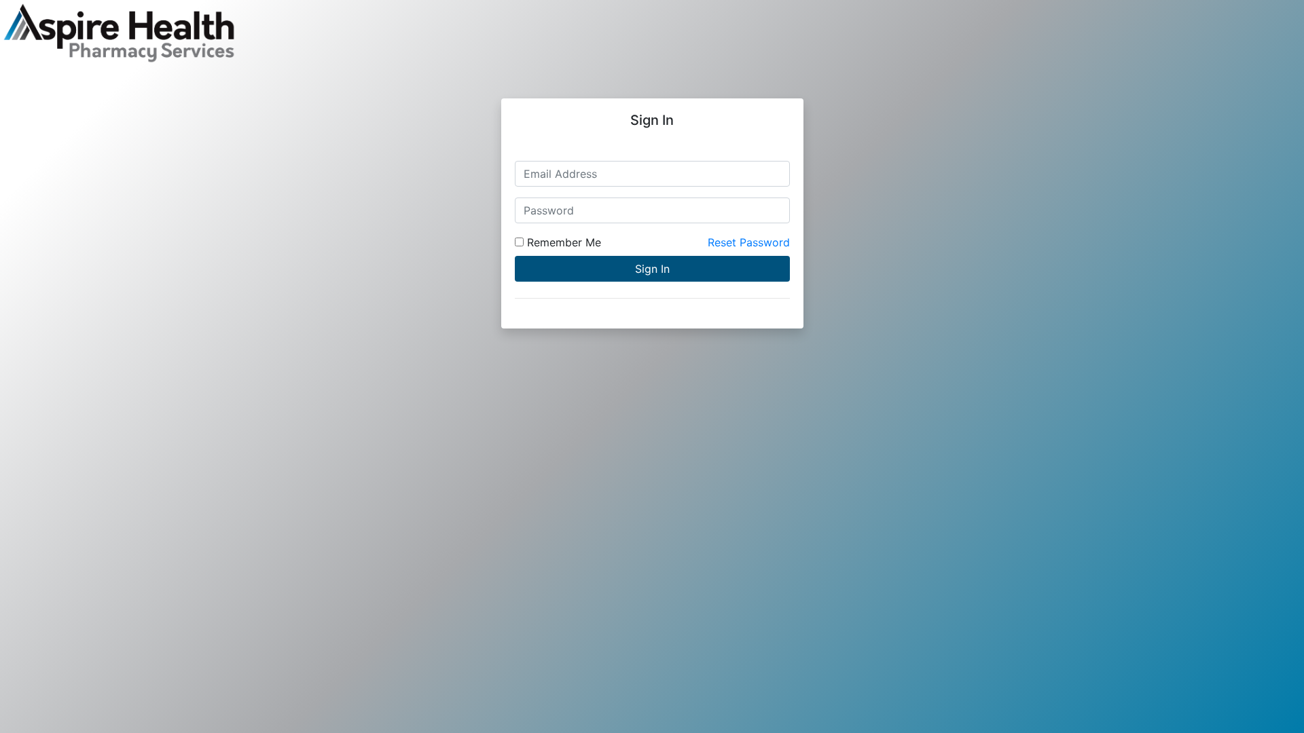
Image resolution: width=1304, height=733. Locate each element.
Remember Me (562, 242)
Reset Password (749, 242)
